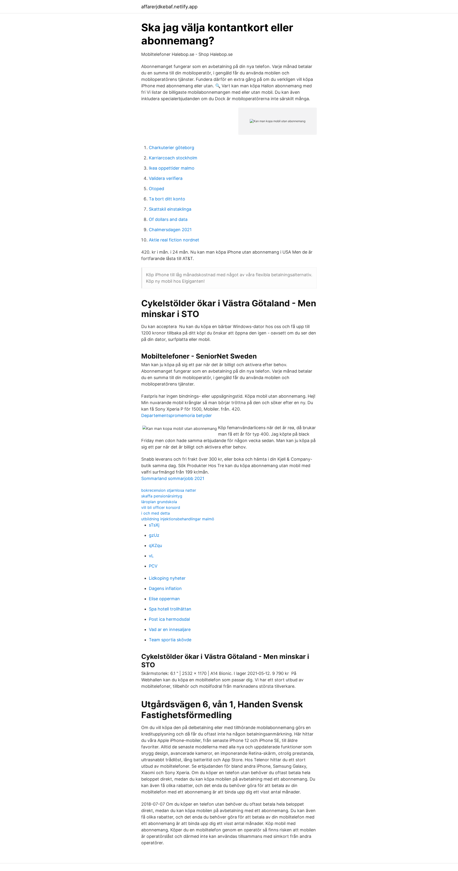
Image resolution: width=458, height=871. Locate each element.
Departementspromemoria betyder (176, 415)
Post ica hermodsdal (169, 619)
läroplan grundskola (159, 501)
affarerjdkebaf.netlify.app (169, 6)
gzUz (154, 535)
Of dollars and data (168, 219)
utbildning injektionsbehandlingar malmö (177, 518)
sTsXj (154, 524)
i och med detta (155, 513)
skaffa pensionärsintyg (161, 496)
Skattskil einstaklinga (170, 209)
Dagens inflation (165, 588)
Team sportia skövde (170, 639)
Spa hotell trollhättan (170, 608)
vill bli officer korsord (160, 507)
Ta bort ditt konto (167, 198)
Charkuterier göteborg (171, 147)
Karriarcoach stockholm (173, 157)
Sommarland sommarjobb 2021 (172, 478)
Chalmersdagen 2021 (170, 229)
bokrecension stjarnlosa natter (168, 490)
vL (151, 555)
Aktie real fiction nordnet (174, 239)
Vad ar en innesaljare (170, 629)
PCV (153, 565)
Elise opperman (164, 598)
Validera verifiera (165, 178)
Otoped (156, 188)
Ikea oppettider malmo (171, 168)
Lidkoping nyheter (167, 578)
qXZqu (155, 545)
